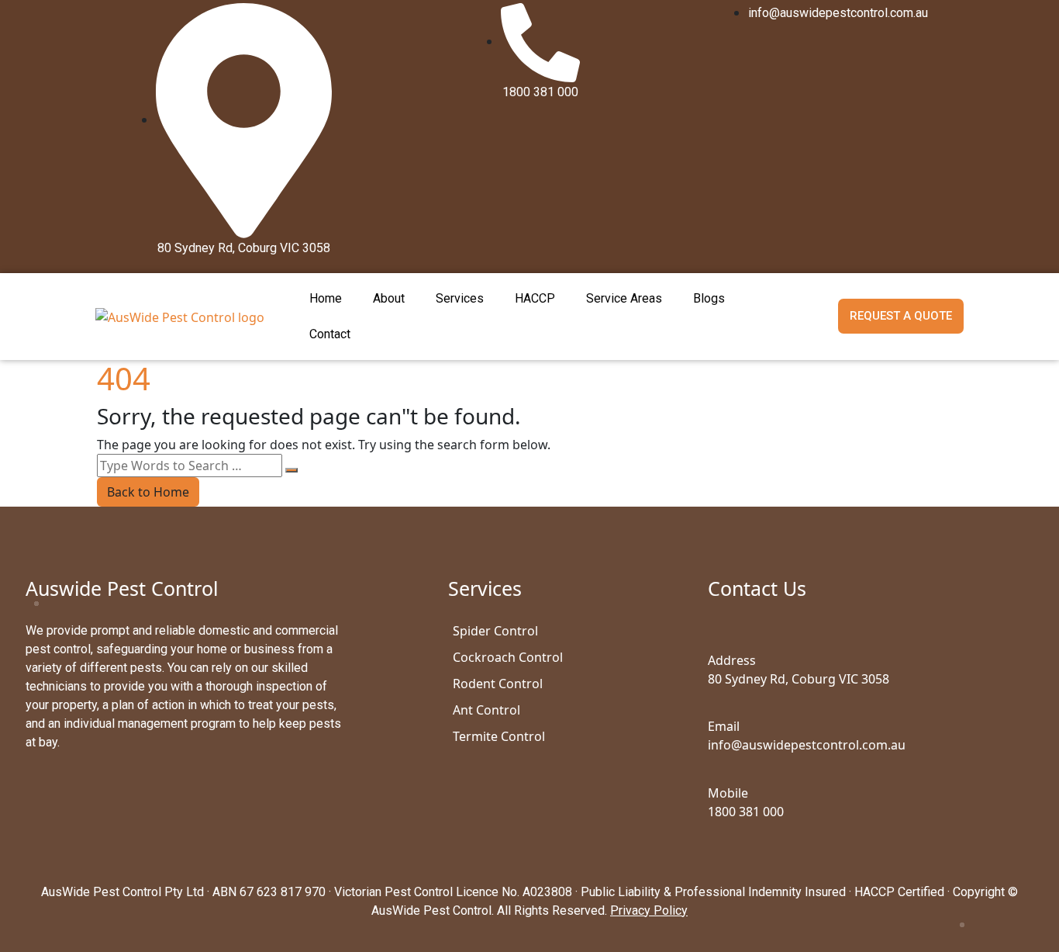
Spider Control (495, 630)
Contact (329, 334)
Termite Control (499, 736)
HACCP (535, 298)
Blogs (709, 298)
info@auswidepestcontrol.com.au (806, 744)
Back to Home (148, 491)
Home (325, 298)
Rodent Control (498, 683)
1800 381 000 (746, 811)
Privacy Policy (649, 910)
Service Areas (624, 298)
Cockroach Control (508, 657)
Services (460, 298)
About (389, 298)
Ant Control (486, 709)
